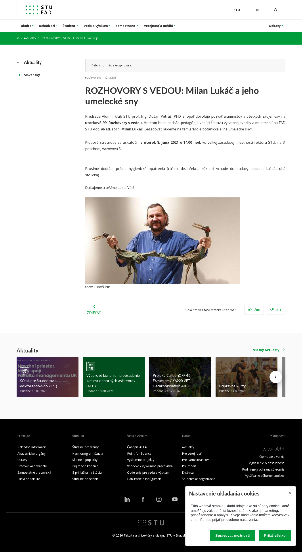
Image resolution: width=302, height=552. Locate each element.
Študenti (69, 26)
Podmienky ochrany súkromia (263, 469)
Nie (278, 310)
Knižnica (188, 472)
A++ (280, 448)
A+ (270, 449)
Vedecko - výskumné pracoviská (150, 466)
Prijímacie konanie (85, 466)
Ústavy (22, 460)
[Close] (290, 493)
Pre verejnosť (191, 453)
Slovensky (32, 75)
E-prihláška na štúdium (88, 472)
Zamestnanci (125, 26)
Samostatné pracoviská (34, 472)
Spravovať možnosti (232, 535)
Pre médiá (189, 466)
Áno (257, 310)
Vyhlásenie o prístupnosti (267, 463)
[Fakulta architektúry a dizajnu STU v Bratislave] (39, 9)
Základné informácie (32, 447)
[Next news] (276, 377)
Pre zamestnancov (195, 460)
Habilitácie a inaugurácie (144, 479)
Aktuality (30, 38)
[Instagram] (159, 499)
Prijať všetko (275, 535)
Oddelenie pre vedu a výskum (148, 472)
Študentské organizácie (198, 479)
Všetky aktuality (266, 350)
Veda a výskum (96, 26)
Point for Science (139, 453)
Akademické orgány (31, 453)
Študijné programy (85, 447)
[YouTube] (174, 499)
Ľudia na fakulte (28, 479)
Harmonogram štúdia (87, 453)
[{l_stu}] (151, 522)
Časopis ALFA (137, 447)
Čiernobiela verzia (272, 456)
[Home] (18, 38)
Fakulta (25, 26)
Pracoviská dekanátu (32, 466)
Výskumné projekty (140, 460)
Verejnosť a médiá (158, 26)
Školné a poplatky (84, 460)
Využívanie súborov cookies (265, 475)
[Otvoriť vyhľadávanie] (275, 9)
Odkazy (275, 26)
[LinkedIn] (127, 499)
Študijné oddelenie (85, 479)
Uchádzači (47, 26)
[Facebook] (143, 499)
